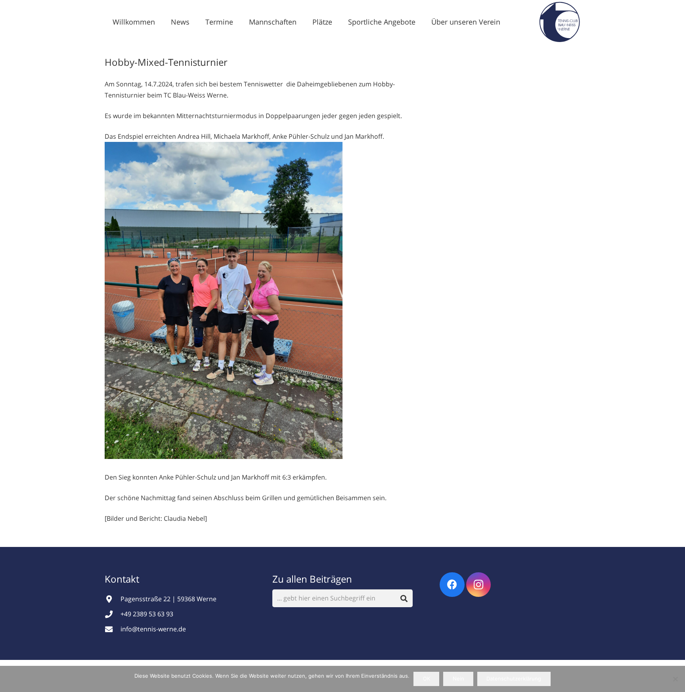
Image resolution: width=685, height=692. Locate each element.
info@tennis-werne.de (153, 629)
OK (426, 678)
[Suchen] (404, 598)
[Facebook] (452, 584)
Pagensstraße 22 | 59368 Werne (168, 599)
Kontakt (123, 578)
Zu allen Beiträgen (312, 578)
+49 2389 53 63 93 (147, 614)
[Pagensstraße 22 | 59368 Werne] (113, 599)
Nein (458, 678)
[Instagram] (478, 584)
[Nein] (675, 679)
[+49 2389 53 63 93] (113, 614)
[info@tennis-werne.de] (113, 629)
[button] (196, 21)
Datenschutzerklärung (513, 678)
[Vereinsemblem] (559, 22)
